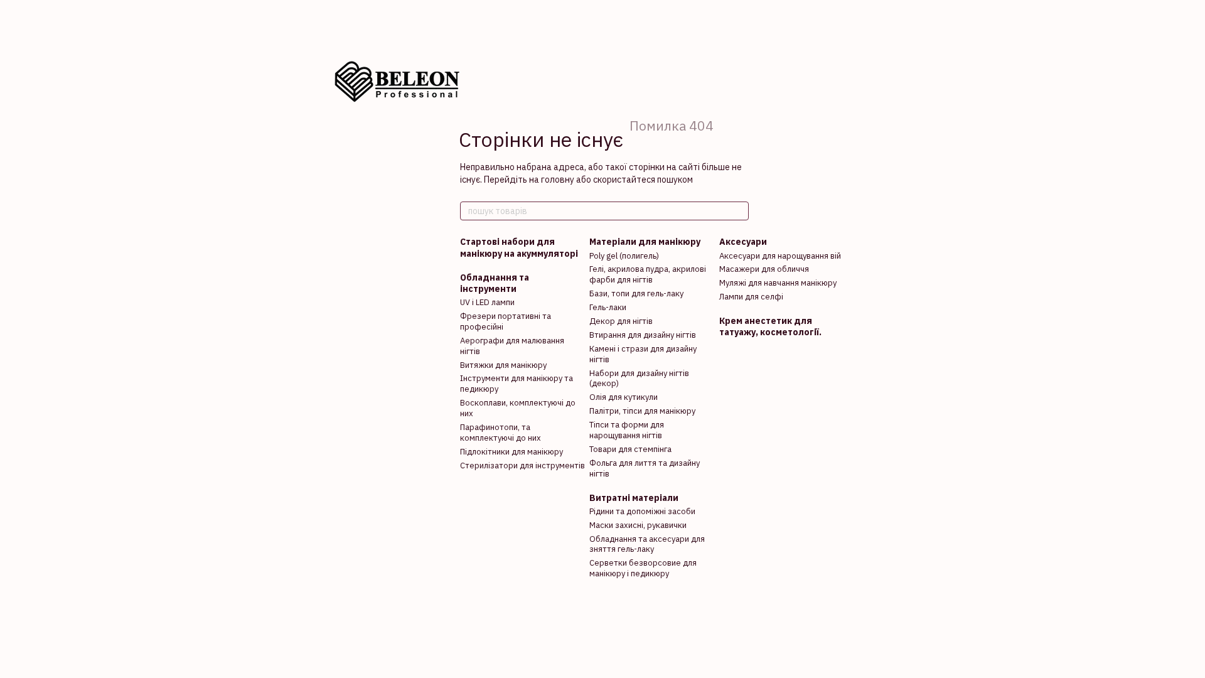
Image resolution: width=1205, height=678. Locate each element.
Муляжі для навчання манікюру (778, 282)
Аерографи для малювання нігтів (512, 346)
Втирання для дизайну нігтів (642, 335)
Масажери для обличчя (764, 269)
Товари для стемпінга (630, 449)
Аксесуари (743, 241)
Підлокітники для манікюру (511, 451)
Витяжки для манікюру (503, 365)
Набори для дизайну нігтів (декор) (639, 378)
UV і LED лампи (487, 302)
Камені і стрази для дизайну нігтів (643, 354)
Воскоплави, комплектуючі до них (518, 408)
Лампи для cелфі (751, 296)
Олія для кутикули (623, 397)
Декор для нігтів (621, 321)
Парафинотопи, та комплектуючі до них (500, 432)
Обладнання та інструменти (494, 283)
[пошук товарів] (739, 211)
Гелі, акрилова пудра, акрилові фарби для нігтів (647, 274)
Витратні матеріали (633, 497)
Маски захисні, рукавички (638, 525)
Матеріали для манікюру (644, 241)
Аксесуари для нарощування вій (780, 255)
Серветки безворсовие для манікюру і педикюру (643, 568)
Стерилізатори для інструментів (522, 465)
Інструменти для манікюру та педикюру (516, 383)
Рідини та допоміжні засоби (642, 511)
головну (557, 179)
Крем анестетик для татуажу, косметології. (770, 326)
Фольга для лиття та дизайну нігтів (644, 468)
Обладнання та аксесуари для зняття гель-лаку (647, 544)
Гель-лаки (607, 307)
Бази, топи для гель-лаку (636, 293)
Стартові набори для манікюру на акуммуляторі (519, 247)
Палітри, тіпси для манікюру (642, 411)
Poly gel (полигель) (624, 255)
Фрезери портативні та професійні (505, 321)
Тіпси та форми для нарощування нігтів (626, 430)
